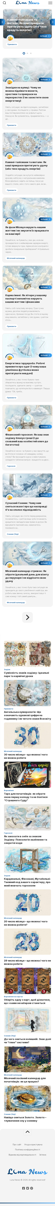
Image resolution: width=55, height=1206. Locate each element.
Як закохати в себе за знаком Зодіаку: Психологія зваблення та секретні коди (25, 839)
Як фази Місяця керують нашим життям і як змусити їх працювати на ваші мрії (27, 230)
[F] (23, 1188)
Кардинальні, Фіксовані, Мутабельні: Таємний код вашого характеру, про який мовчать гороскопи (27, 882)
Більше (44, 36)
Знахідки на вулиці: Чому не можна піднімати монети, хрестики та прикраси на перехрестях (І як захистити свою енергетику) (27, 94)
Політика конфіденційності (27, 1149)
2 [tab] (27, 53)
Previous (2, 22)
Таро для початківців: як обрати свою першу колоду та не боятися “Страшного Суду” (26, 797)
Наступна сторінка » (27, 617)
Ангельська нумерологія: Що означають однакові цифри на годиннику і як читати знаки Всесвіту (27, 715)
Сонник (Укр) (13, 534)
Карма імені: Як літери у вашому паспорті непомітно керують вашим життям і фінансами (26, 298)
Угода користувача (33, 1144)
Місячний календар (16, 258)
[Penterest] (31, 1188)
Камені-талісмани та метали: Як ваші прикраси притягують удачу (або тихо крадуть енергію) (25, 12)
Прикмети (12, 44)
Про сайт (17, 1144)
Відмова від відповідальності (22, 1154)
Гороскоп (11, 466)
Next (52, 22)
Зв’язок (42, 1154)
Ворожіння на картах (13, 996)
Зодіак (7, 669)
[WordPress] (27, 1188)
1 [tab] (24, 53)
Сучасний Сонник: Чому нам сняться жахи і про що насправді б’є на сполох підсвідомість (26, 506)
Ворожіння (9, 790)
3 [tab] (31, 53)
